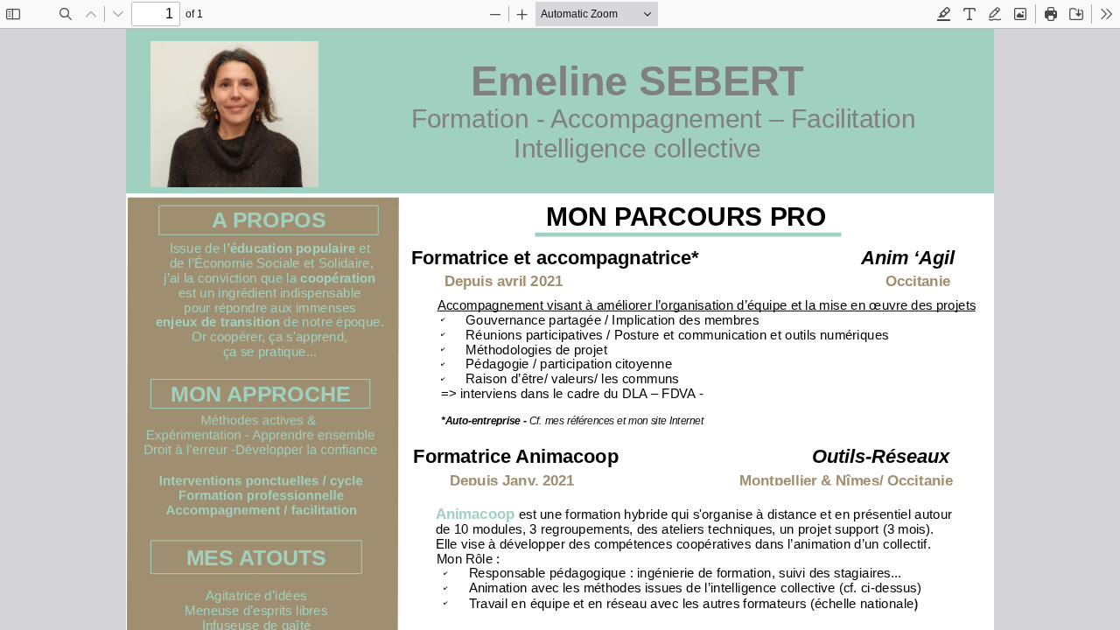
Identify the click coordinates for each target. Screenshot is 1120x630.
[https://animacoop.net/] (475, 515)
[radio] (944, 14)
